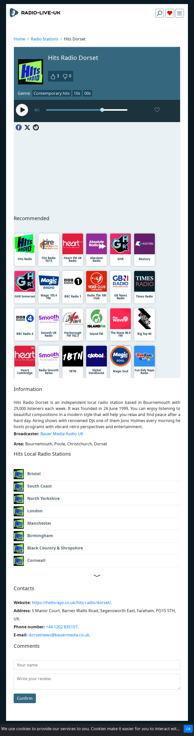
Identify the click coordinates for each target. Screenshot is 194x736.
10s (77, 93)
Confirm (25, 698)
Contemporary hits (52, 93)
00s (87, 93)
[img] (179, 13)
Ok (188, 728)
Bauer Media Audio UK (61, 433)
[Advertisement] (97, 33)
